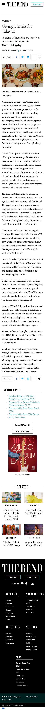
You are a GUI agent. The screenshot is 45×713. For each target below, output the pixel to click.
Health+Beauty (31, 646)
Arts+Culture (31, 636)
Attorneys (9, 636)
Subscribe (37, 4)
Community (7, 21)
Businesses (9, 640)
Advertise (9, 603)
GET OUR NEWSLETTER (22, 425)
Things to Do (11, 506)
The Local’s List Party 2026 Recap (24, 414)
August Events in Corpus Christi (33, 544)
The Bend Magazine (14, 697)
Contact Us (10, 607)
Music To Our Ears (17, 417)
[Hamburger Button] (3, 4)
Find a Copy (20, 676)
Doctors (9, 633)
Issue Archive (20, 679)
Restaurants (10, 643)
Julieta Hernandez (10, 50)
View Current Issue (23, 431)
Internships (9, 613)
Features (29, 633)
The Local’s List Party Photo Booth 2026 (33, 513)
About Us (9, 600)
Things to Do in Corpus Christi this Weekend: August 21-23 (11, 514)
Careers (8, 610)
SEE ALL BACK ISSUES (22, 475)
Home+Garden (31, 649)
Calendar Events (21, 685)
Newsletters (32, 577)
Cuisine (28, 643)
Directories (20, 682)
